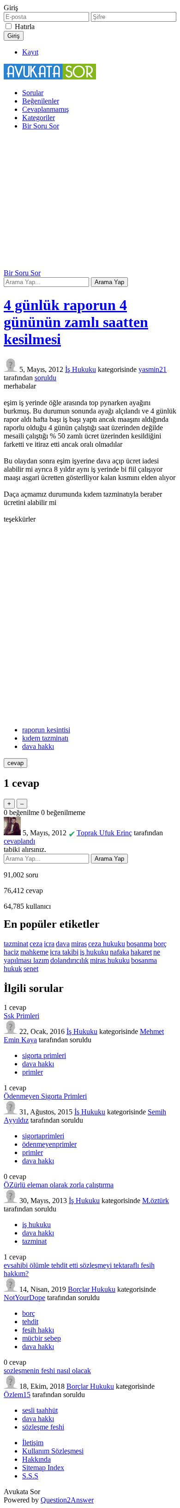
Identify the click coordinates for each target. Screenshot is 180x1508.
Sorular (32, 93)
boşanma (139, 944)
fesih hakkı (38, 1330)
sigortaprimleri (43, 1136)
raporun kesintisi (46, 730)
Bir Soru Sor (40, 126)
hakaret (141, 952)
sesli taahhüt (40, 1410)
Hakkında (36, 1459)
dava (63, 944)
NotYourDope (24, 1297)
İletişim (32, 1443)
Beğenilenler (40, 101)
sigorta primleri (44, 1055)
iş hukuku (94, 952)
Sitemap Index (43, 1468)
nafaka (119, 952)
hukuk (13, 969)
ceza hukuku (106, 944)
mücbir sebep (41, 1338)
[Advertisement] (90, 201)
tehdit (30, 1322)
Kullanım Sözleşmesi (53, 1451)
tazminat (16, 944)
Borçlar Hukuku (91, 1289)
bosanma (144, 960)
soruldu (45, 378)
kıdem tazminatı (45, 738)
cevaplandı (19, 841)
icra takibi (64, 952)
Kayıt (30, 52)
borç (160, 944)
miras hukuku (110, 960)
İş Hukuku (80, 369)
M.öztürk (155, 1200)
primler (32, 1072)
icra (49, 944)
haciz (11, 952)
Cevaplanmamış (45, 109)
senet (31, 969)
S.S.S (30, 1476)
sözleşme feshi (43, 1427)
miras (79, 944)
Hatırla (25, 26)
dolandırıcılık (69, 960)
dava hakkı (38, 746)
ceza (36, 944)
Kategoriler (38, 118)
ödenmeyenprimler (49, 1144)
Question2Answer (67, 1500)
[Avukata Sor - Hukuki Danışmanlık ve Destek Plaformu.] (50, 77)
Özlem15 (17, 1395)
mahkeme (34, 952)
